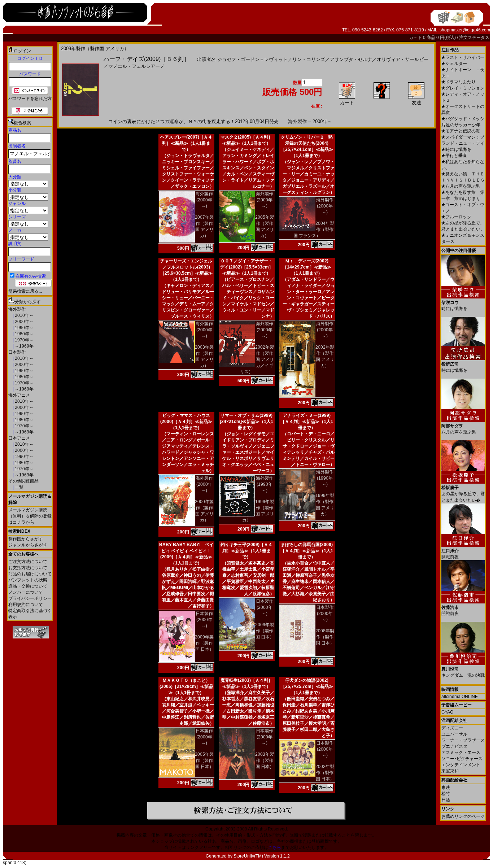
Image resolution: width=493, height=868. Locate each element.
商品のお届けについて (30, 573)
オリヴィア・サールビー (402, 59)
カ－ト (416, 37)
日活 (445, 799)
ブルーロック (456, 216)
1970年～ (24, 340)
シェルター (454, 63)
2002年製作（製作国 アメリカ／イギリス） (257, 359)
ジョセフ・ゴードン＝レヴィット (252, 59)
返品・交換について (27, 586)
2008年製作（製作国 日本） (324, 637)
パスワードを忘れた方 (30, 98)
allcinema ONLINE (459, 696)
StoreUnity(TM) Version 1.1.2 (262, 856)
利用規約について (25, 604)
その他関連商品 (23, 481)
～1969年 (24, 346)
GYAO (447, 712)
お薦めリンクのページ (463, 816)
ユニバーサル (454, 734)
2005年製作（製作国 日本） (204, 760)
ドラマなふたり (458, 81)
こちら (274, 847)
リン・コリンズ (308, 59)
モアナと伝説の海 (460, 131)
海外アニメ (19, 395)
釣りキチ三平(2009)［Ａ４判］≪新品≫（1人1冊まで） (246, 550)
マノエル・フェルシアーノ (136, 66)
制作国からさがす (25, 538)
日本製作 (17, 352)
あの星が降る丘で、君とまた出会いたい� (463, 494)
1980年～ (24, 333)
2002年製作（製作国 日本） (324, 772)
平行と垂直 (454, 155)
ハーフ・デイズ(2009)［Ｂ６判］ (146, 59)
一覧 (18, 487)
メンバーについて (25, 592)
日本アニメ (19, 438)
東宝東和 (450, 770)
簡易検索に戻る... (25, 291)
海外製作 (17, 309)
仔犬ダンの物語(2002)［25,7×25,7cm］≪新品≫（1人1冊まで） (307, 686)
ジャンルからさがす (27, 545)
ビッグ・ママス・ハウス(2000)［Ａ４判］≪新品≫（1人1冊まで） (186, 421)
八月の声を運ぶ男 (460, 186)
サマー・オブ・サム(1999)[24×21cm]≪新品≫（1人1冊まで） (246, 421)
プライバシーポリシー (30, 598)
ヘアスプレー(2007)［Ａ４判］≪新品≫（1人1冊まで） (186, 143)
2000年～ (24, 321)
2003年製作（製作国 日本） (264, 760)
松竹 (445, 793)
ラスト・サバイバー (462, 57)
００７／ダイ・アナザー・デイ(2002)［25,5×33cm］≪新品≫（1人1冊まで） (246, 267)
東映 (445, 787)
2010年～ (24, 315)
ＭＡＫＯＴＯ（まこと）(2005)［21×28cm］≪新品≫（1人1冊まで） (186, 686)
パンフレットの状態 (27, 580)
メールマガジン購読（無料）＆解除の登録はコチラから (30, 516)
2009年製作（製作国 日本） (204, 643)
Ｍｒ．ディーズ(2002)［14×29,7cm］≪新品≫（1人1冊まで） (307, 267)
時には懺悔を (456, 149)
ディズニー (452, 727)
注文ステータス (474, 37)
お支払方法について (27, 567)
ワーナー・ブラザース (463, 740)
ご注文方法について (27, 561)
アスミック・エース (460, 752)
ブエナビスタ (454, 746)
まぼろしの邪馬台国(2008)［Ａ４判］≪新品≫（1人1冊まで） (306, 550)
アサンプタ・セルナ (351, 59)
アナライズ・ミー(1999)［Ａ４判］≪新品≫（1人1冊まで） (306, 421)
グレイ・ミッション (462, 88)
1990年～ (24, 327)
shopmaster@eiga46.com (465, 29)
